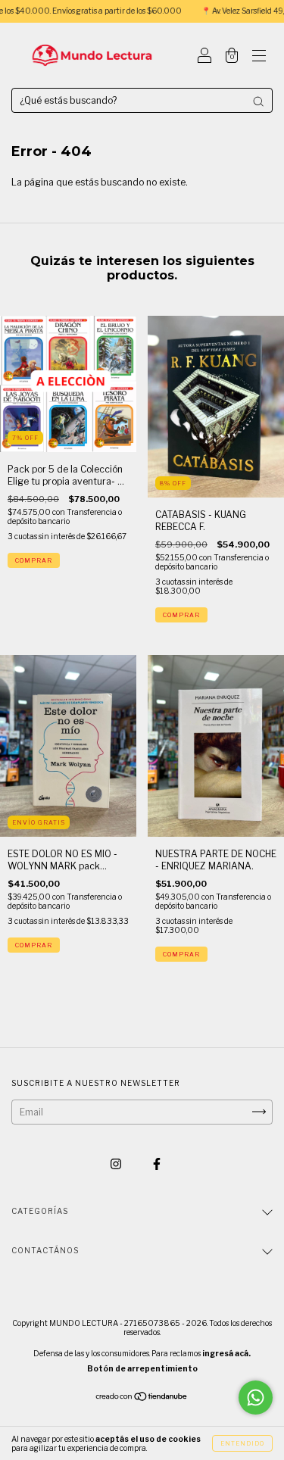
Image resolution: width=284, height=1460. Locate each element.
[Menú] (259, 57)
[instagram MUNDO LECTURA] (117, 1163)
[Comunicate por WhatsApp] (256, 1397)
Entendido (242, 1443)
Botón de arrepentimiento (142, 1368)
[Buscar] (258, 101)
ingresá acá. (226, 1353)
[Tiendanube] (142, 1397)
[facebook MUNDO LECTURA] (156, 1163)
